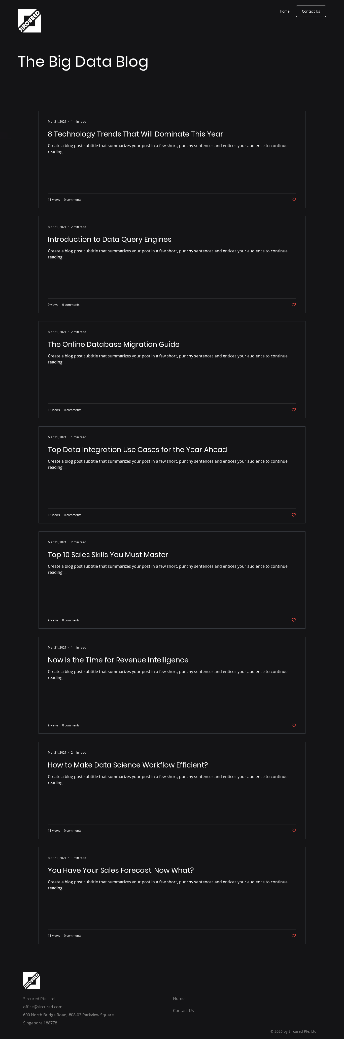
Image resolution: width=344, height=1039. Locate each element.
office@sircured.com (42, 1007)
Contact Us (183, 1010)
